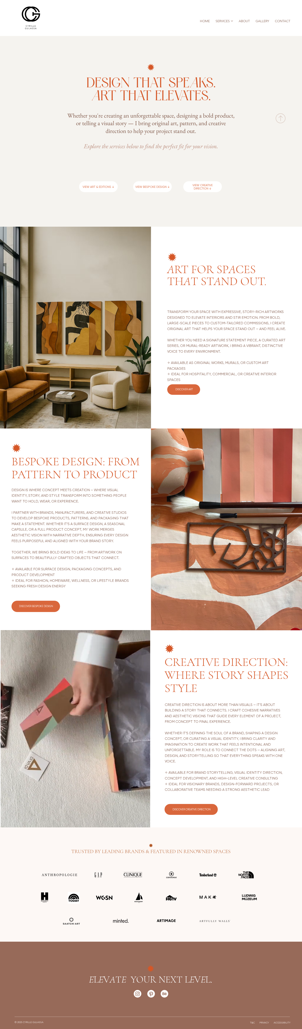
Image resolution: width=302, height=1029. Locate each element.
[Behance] (164, 994)
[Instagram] (137, 994)
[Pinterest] (151, 994)
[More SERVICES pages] (232, 21)
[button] (143, 822)
